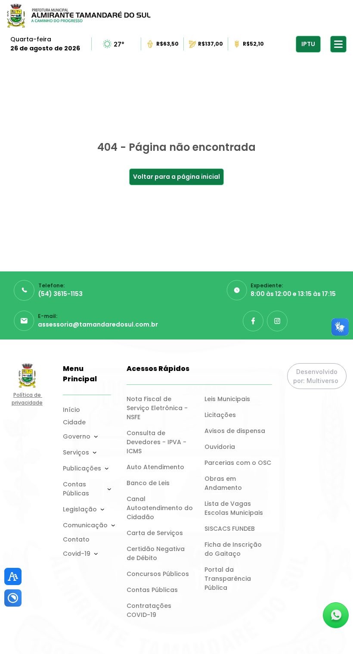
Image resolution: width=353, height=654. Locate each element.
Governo (76, 436)
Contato (76, 539)
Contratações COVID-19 (150, 610)
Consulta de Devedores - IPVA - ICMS (157, 442)
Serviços (76, 452)
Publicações (82, 468)
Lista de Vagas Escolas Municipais (233, 508)
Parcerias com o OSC (237, 462)
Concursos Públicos (158, 574)
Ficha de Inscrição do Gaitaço (233, 549)
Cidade (74, 422)
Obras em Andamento (223, 483)
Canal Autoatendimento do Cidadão (160, 508)
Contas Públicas (76, 489)
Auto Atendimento (155, 467)
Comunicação (85, 525)
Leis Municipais (227, 399)
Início (71, 409)
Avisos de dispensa (234, 431)
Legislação (80, 509)
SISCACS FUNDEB (229, 528)
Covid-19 (76, 553)
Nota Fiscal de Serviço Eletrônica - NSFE (158, 408)
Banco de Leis (148, 483)
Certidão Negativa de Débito (156, 553)
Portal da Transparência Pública (228, 578)
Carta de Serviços (155, 533)
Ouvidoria (219, 446)
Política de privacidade (27, 398)
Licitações (220, 415)
